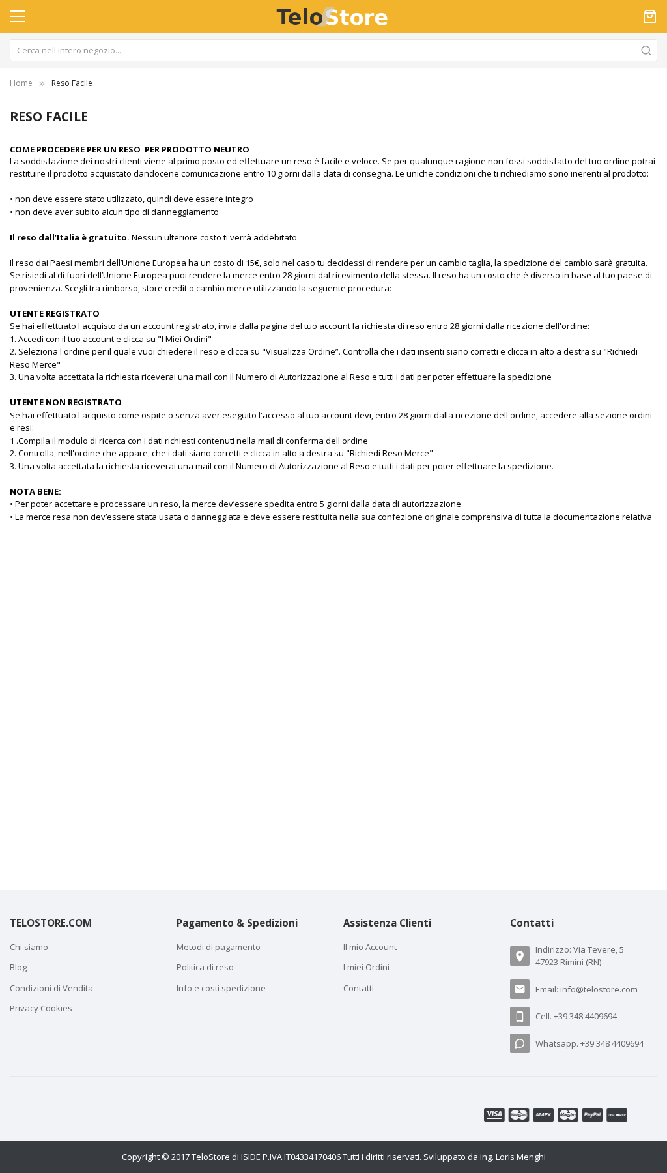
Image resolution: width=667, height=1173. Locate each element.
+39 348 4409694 (585, 1016)
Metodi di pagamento (219, 947)
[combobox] (333, 50)
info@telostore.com (599, 989)
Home (21, 83)
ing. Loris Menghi (513, 1157)
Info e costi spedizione (221, 988)
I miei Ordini (366, 967)
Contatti (358, 988)
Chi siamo (29, 947)
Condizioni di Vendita (51, 988)
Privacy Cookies (41, 1008)
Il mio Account (370, 947)
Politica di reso (205, 967)
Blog (18, 967)
